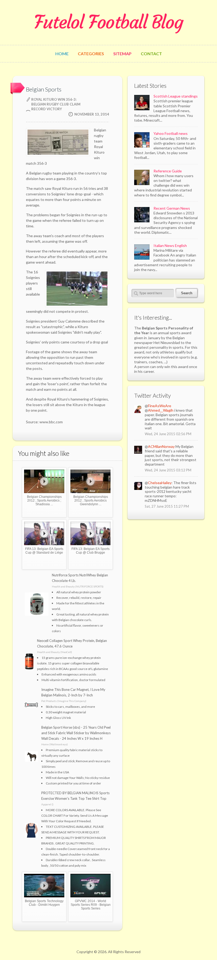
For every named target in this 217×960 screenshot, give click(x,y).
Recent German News (171, 208)
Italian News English (170, 245)
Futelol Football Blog (108, 22)
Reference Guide (167, 171)
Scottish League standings (175, 96)
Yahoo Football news (170, 133)
